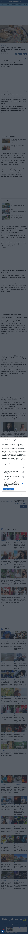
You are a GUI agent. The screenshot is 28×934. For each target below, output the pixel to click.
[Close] (25, 440)
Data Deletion (6, 494)
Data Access (14, 494)
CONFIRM (8, 489)
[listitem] (14, 464)
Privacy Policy (22, 494)
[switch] (23, 467)
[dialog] (14, 467)
